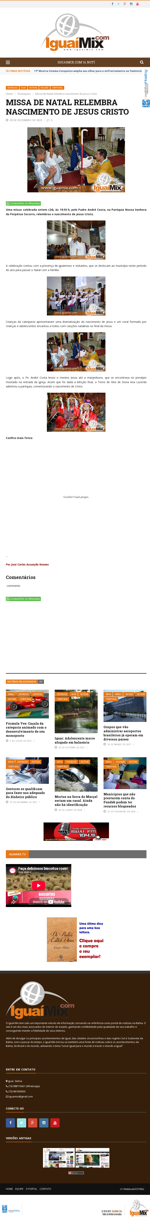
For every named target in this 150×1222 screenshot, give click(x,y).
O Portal (31, 1189)
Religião (44, 88)
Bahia (108, 694)
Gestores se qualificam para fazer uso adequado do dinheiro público (25, 793)
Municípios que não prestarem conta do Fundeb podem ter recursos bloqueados (120, 800)
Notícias (33, 88)
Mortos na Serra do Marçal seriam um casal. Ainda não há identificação (76, 801)
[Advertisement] (76, 638)
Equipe (19, 1189)
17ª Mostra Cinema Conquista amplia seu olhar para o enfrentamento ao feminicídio (89, 71)
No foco (129, 694)
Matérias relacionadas (21, 681)
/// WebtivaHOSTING (132, 1189)
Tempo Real (57, 88)
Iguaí (23, 88)
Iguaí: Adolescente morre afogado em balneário (75, 740)
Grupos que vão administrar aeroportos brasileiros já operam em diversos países (123, 733)
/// (40, 681)
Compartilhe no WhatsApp (25, 203)
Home (9, 1189)
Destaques (12, 88)
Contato (45, 1189)
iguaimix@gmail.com (21, 1096)
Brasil (11, 694)
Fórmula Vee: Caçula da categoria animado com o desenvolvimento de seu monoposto (26, 729)
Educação (120, 762)
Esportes (37, 694)
